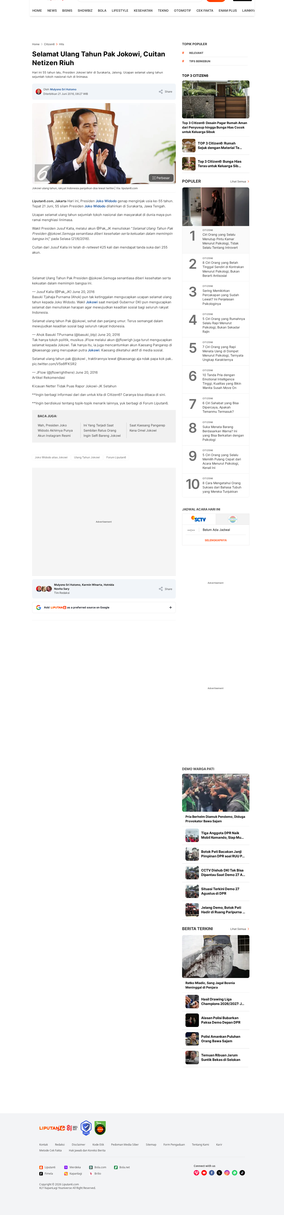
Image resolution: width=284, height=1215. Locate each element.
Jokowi (92, 302)
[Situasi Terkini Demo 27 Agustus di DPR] (192, 891)
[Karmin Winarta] (44, 588)
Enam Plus (228, 10)
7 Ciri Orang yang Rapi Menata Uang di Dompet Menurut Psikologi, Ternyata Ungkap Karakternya (223, 353)
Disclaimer (78, 1144)
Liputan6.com (70, 1184)
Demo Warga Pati (198, 769)
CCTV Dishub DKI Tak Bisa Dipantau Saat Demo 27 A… (223, 872)
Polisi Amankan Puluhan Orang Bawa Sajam (220, 1038)
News (52, 10)
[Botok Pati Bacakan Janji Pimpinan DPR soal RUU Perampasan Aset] (192, 854)
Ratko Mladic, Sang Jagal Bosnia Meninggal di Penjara (210, 985)
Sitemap (151, 1144)
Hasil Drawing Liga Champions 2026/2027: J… (222, 1001)
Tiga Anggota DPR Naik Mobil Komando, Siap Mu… (222, 835)
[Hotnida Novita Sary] (49, 588)
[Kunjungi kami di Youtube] (204, 1172)
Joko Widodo (106, 201)
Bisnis (67, 10)
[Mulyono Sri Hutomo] (39, 92)
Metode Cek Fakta (50, 1150)
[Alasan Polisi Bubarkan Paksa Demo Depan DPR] (192, 1020)
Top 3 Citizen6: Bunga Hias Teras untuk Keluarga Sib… (219, 163)
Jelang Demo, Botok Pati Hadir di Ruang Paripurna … (223, 909)
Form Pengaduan (174, 1144)
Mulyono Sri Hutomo (63, 89)
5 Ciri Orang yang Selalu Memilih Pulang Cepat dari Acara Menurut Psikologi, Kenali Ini (222, 461)
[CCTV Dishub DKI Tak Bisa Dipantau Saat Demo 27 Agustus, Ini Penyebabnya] (192, 872)
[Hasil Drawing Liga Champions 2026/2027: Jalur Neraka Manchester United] (192, 1001)
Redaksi (60, 1144)
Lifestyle (120, 10)
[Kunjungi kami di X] (219, 1172)
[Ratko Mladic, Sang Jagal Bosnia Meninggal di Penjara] (215, 956)
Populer (191, 181)
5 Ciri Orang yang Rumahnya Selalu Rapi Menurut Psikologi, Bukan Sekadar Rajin (224, 325)
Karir (219, 1144)
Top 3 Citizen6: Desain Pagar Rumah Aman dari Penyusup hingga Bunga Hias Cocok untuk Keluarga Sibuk (214, 127)
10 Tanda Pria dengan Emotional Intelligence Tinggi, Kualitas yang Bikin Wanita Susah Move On (222, 381)
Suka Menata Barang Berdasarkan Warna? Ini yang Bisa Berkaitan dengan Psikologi (223, 433)
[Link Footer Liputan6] (58, 1128)
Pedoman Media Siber (125, 1144)
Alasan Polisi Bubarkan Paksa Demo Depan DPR (220, 1020)
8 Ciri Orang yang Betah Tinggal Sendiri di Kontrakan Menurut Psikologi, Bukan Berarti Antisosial (223, 269)
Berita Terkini (197, 928)
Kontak (43, 1144)
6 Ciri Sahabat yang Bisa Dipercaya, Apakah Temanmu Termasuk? (221, 407)
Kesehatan (143, 10)
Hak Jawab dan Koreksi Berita (87, 1150)
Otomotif (182, 10)
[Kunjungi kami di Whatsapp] (234, 1172)
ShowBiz (85, 10)
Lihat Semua (238, 181)
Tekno (163, 10)
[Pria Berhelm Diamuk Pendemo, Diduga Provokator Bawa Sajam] (215, 793)
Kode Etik (98, 1144)
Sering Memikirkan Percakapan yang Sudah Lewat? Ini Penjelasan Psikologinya (221, 297)
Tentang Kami (200, 1144)
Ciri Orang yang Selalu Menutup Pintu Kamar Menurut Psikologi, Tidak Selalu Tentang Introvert (221, 241)
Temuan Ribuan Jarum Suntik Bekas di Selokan (220, 1057)
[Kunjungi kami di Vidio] (196, 1172)
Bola (102, 10)
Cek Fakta (204, 10)
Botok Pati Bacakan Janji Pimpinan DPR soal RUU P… (223, 853)
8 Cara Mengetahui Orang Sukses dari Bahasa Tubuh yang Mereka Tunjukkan (222, 487)
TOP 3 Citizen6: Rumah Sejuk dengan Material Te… (220, 145)
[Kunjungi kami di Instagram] (227, 1172)
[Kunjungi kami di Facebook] (211, 1172)
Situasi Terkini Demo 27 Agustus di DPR (220, 891)
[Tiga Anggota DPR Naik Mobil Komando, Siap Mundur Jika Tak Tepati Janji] (192, 835)
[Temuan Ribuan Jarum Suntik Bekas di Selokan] (192, 1057)
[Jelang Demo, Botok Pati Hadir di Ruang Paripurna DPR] (192, 910)
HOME (37, 10)
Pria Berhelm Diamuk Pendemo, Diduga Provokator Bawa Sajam (215, 819)
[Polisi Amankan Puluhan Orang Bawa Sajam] (192, 1039)
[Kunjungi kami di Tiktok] (242, 1172)
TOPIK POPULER (194, 44)
